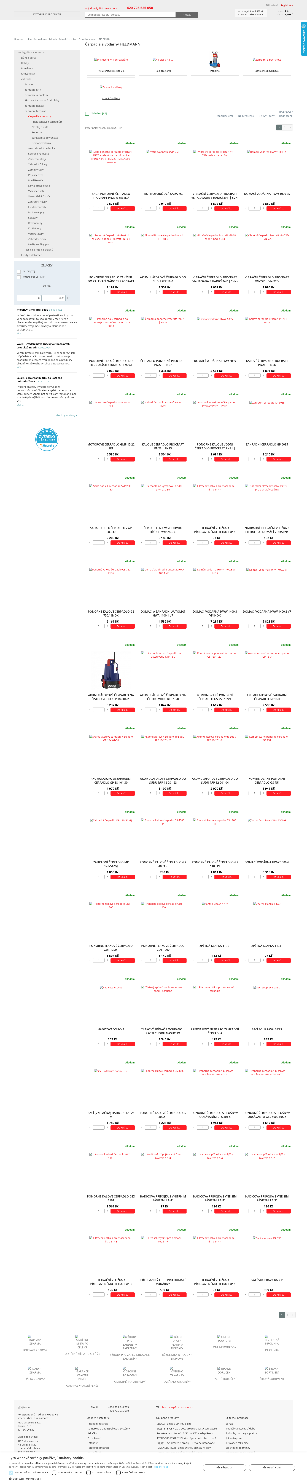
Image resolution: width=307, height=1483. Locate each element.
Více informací (161, 1466)
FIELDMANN (104, 39)
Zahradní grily (33, 89)
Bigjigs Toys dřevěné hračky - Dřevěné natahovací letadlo (186, 1443)
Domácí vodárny (41, 143)
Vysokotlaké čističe (39, 196)
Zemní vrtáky (36, 169)
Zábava (29, 84)
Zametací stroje (37, 159)
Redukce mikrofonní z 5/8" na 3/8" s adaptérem (185, 1433)
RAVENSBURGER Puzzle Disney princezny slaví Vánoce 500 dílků (184, 1447)
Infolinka (272, 1350)
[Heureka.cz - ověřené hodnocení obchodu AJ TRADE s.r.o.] (46, 439)
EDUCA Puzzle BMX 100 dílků (174, 1423)
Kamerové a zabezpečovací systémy (108, 1428)
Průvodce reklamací (237, 1443)
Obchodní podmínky (238, 1447)
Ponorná (37, 132)
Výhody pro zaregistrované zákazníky (130, 1356)
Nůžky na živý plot (39, 244)
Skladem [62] (99, 113)
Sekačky (32, 217)
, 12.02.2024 (43, 345)
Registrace (287, 5)
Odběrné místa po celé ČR (82, 1354)
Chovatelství (28, 73)
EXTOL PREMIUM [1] (35, 277)
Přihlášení (272, 5)
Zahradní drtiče (37, 239)
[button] (102, 1478)
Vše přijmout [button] (224, 1467)
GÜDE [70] (29, 271)
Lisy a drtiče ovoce (39, 185)
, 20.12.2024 (39, 310)
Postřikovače (35, 180)
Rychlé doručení (224, 1379)
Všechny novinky (66, 415)
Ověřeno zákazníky (177, 1381)
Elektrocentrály (37, 207)
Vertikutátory (36, 233)
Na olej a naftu (40, 127)
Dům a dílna (28, 57)
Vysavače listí (36, 191)
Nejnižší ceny (246, 116)
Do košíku (122, 208)
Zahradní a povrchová (45, 137)
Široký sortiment (272, 1379)
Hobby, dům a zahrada (36, 39)
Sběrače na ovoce (38, 153)
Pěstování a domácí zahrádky (42, 100)
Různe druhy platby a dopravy (177, 1356)
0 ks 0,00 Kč (285, 12)
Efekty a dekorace (31, 255)
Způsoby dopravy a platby (241, 1433)
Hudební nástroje (97, 1423)
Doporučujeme (224, 116)
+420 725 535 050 (139, 7)
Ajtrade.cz (18, 39)
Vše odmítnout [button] (271, 1467)
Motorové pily (36, 212)
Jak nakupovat (234, 1438)
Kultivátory (34, 228)
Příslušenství (35, 175)
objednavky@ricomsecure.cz (102, 8)
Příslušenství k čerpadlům (47, 121)
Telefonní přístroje (98, 1447)
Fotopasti (92, 1443)
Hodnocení (285, 116)
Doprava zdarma (35, 1350)
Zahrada (53, 39)
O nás (229, 1423)
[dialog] (153, 1467)
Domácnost (27, 68)
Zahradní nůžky (37, 201)
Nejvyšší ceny (266, 116)
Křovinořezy (35, 223)
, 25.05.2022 (39, 379)
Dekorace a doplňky (36, 95)
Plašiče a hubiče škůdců (39, 249)
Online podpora (224, 1347)
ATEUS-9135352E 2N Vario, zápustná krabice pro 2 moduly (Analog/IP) (186, 1438)
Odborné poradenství (130, 1381)
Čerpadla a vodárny (87, 39)
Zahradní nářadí (34, 105)
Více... (20, 333)
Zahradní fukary (37, 164)
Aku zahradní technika (41, 148)
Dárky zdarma (35, 1379)
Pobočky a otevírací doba (240, 1428)
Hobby (25, 63)
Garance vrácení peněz (82, 1385)
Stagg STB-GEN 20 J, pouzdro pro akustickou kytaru (187, 1428)
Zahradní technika (67, 39)
